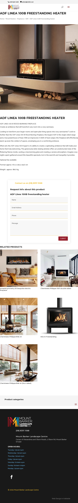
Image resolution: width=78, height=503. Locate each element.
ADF (27, 19)
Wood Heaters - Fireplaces (15, 19)
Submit (63, 238)
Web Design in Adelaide (61, 498)
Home (2, 19)
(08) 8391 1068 (22, 431)
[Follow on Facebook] (11, 477)
